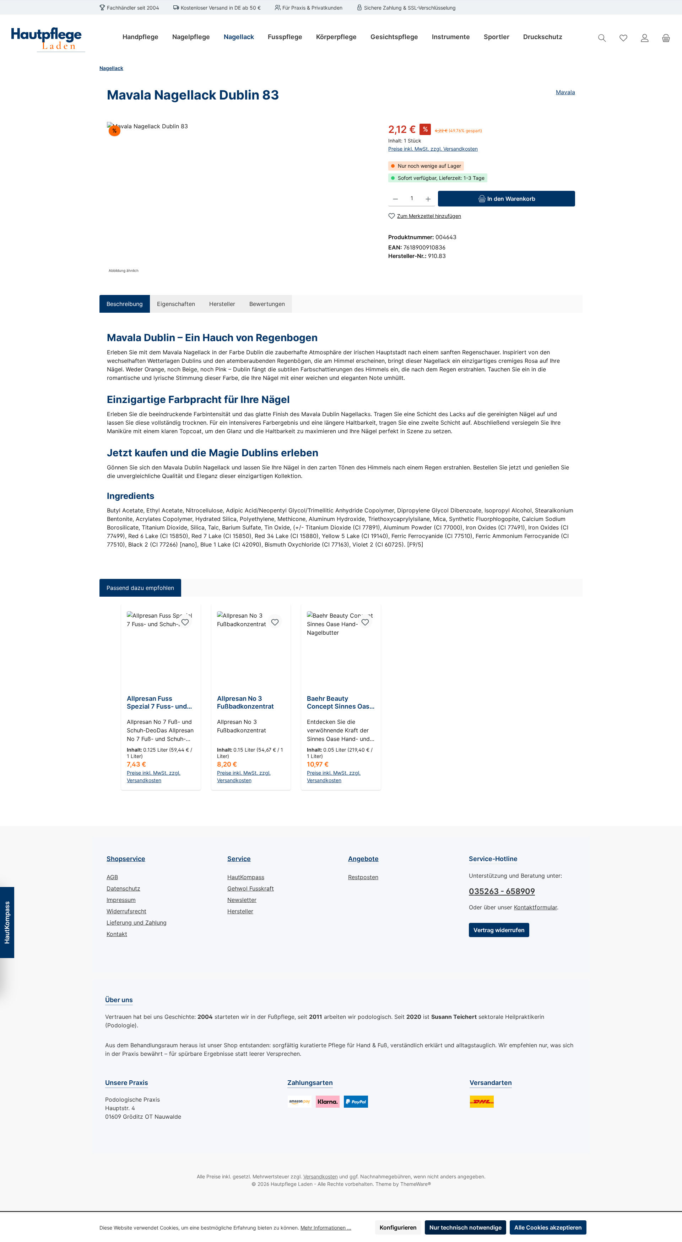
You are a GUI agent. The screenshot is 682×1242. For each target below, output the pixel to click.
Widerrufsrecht (126, 911)
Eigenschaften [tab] (176, 303)
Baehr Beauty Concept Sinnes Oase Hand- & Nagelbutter (340, 702)
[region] (240, 198)
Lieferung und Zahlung (137, 922)
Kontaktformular (535, 907)
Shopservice (126, 858)
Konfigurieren (398, 1227)
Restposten (363, 877)
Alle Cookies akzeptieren (548, 1227)
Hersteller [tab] (222, 303)
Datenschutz (123, 888)
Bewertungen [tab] (267, 303)
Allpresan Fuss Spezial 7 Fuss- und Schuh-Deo (157, 702)
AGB (112, 877)
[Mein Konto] (645, 38)
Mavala (565, 92)
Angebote (363, 858)
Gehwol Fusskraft (250, 888)
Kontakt (117, 933)
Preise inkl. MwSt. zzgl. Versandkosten (433, 149)
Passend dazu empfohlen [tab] (140, 587)
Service (239, 858)
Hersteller (240, 911)
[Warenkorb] (666, 38)
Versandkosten (320, 1176)
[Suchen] (602, 38)
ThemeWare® (415, 1184)
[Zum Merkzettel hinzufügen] (185, 621)
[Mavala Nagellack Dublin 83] (240, 198)
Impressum (121, 899)
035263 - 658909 (502, 891)
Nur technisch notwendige (465, 1227)
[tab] (124, 304)
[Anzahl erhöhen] (428, 198)
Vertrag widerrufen (499, 930)
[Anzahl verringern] (395, 198)
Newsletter (241, 899)
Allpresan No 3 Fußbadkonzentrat (245, 702)
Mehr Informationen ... (326, 1228)
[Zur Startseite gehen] (46, 37)
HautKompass (245, 877)
